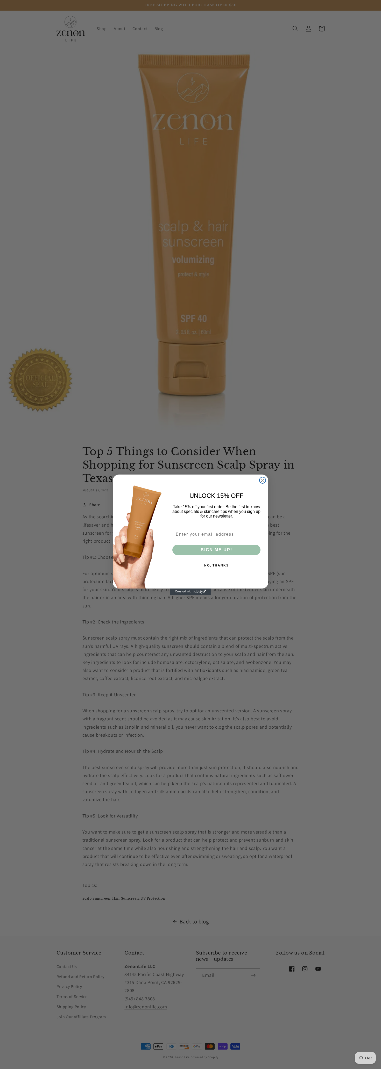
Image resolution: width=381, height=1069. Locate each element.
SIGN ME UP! (216, 550)
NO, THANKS (216, 565)
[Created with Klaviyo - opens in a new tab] (190, 592)
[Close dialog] (262, 480)
